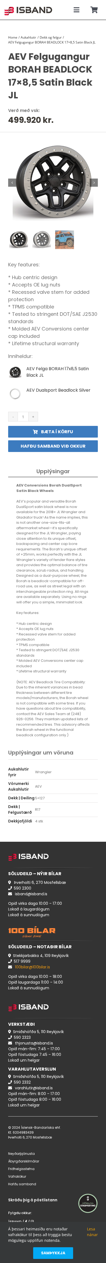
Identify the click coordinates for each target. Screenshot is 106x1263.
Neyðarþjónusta (21, 1153)
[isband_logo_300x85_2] (28, 4)
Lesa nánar (92, 1231)
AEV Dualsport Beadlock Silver (58, 390)
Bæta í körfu (57, 432)
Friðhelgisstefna (21, 1169)
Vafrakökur (17, 1176)
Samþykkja (53, 1253)
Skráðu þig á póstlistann (32, 1200)
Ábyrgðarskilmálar (23, 1161)
